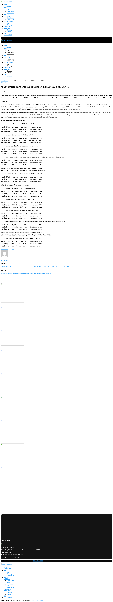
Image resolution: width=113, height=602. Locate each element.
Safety (9, 31)
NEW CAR (6, 14)
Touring (9, 30)
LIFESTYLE (7, 28)
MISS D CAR (7, 26)
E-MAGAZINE (7, 6)
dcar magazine (8, 91)
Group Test (10, 20)
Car (8, 9)
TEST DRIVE (7, 16)
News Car (5, 82)
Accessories (10, 13)
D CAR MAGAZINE (38, 561)
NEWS (5, 8)
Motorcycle (10, 11)
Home (2, 81)
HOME (5, 4)
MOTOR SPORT (8, 21)
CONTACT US (8, 35)
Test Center (10, 18)
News (6, 81)
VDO (5, 33)
